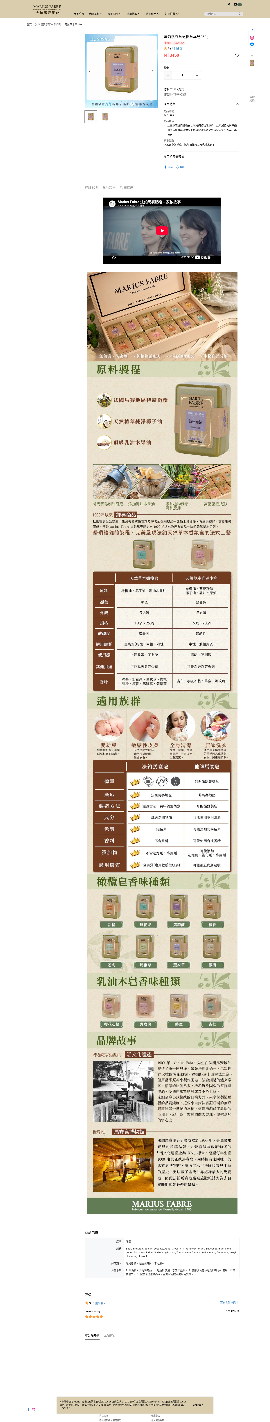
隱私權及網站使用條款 (110, 1420)
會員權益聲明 (157, 1420)
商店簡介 (103, 1415)
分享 (170, 167)
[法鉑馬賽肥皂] (47, 10)
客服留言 (155, 1415)
